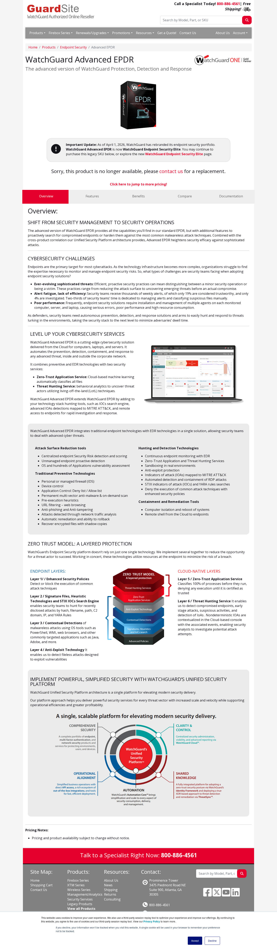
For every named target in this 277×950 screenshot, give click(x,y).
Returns (110, 894)
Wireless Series (78, 890)
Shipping (111, 890)
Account (239, 33)
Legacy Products (79, 904)
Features (92, 196)
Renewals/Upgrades (91, 33)
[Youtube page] (226, 894)
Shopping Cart (41, 885)
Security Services (80, 899)
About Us (223, 33)
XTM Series (76, 885)
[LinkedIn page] (235, 894)
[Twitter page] (217, 894)
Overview (46, 196)
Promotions (121, 33)
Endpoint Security (73, 47)
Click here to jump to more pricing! (138, 184)
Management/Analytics (84, 894)
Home (33, 47)
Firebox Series (59, 33)
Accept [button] (195, 940)
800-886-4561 (228, 3)
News (108, 885)
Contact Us (187, 33)
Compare (185, 196)
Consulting (112, 899)
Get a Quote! (166, 33)
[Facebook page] (207, 894)
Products (36, 33)
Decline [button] (212, 940)
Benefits (138, 196)
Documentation (231, 196)
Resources (144, 33)
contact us (171, 171)
